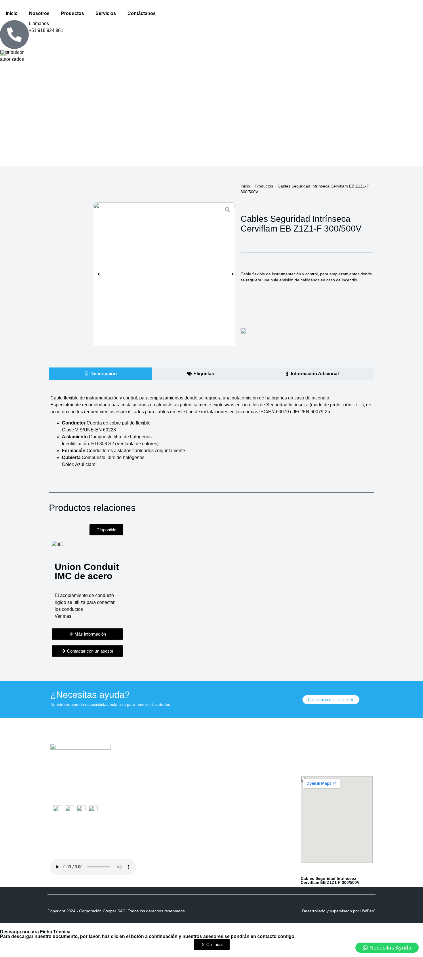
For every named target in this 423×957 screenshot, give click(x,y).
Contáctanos (141, 13)
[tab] (100, 373)
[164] (164, 274)
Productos (72, 13)
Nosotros (39, 13)
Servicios (106, 13)
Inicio (12, 13)
